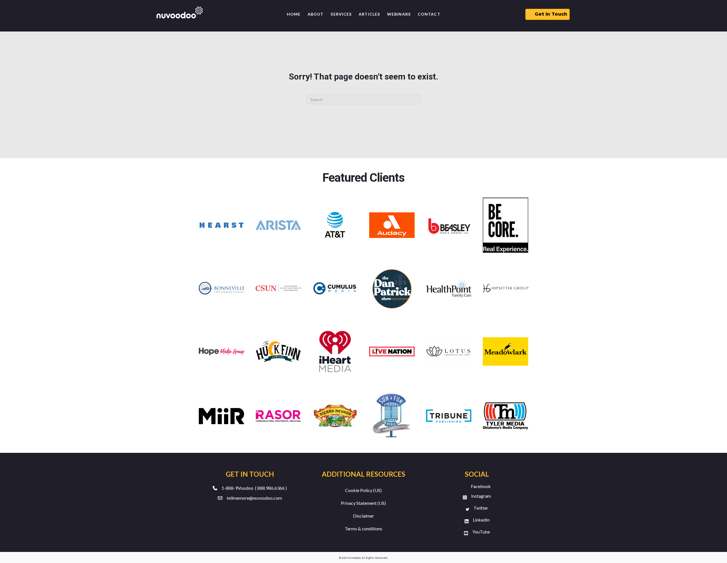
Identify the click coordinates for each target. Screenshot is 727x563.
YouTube (481, 531)
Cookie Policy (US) (363, 490)
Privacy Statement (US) (363, 503)
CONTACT (429, 14)
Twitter (480, 507)
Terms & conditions (363, 528)
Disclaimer (363, 515)
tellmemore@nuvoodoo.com (254, 498)
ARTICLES (369, 14)
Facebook (481, 486)
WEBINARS (399, 14)
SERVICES (341, 14)
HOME (293, 14)
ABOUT (316, 14)
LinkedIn (481, 519)
